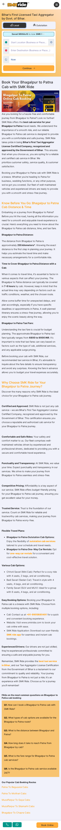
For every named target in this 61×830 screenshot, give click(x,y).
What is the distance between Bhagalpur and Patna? (29, 732)
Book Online (47, 825)
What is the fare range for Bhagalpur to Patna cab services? (29, 758)
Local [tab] (16, 25)
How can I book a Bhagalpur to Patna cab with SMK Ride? (29, 706)
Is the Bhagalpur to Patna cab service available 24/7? (30, 770)
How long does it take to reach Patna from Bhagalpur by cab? (27, 745)
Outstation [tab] (41, 25)
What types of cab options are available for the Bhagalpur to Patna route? (30, 719)
